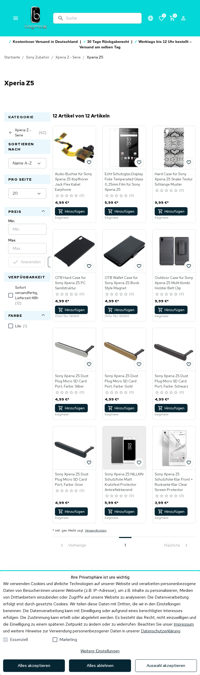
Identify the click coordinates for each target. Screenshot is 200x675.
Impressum (184, 624)
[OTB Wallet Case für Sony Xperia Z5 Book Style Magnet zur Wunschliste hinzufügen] (139, 266)
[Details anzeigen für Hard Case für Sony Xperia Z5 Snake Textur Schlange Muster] (174, 147)
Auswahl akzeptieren (166, 665)
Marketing (68, 639)
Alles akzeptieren (34, 665)
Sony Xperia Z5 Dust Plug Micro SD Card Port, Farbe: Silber (71, 381)
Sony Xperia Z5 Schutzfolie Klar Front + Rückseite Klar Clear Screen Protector (174, 482)
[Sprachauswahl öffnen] (150, 18)
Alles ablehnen (100, 665)
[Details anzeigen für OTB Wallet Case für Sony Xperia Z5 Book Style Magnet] (124, 251)
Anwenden (31, 262)
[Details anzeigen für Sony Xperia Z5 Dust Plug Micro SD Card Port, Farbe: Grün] (74, 447)
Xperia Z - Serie (68, 57)
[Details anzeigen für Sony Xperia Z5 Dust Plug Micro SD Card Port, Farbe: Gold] (124, 349)
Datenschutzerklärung (160, 631)
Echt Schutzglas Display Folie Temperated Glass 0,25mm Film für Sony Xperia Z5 (124, 182)
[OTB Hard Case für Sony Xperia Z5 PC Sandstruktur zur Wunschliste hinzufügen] (89, 266)
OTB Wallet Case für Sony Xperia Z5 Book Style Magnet (122, 282)
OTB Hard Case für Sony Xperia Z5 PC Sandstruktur (70, 282)
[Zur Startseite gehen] (36, 18)
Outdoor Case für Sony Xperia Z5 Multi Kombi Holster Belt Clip (174, 282)
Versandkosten (96, 530)
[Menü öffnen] (15, 18)
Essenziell (19, 639)
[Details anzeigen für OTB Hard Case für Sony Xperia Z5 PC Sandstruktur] (74, 251)
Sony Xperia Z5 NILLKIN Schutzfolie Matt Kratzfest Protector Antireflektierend (124, 482)
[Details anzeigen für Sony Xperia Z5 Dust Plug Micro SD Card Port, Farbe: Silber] (74, 349)
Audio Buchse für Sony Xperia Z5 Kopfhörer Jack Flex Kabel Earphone (73, 182)
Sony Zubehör (37, 57)
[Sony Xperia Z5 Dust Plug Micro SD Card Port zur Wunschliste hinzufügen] (89, 364)
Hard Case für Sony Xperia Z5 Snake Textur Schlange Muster (174, 179)
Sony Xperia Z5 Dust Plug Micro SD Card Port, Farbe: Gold (121, 381)
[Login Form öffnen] (183, 18)
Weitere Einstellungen (100, 651)
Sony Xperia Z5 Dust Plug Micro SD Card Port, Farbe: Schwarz (171, 381)
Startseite (12, 57)
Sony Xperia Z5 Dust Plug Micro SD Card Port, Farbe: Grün (71, 479)
